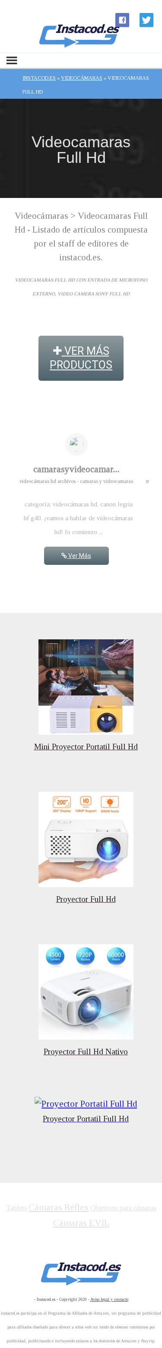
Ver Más (79, 555)
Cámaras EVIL (81, 1223)
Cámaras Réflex (59, 1207)
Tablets (16, 1208)
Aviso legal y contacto (109, 1299)
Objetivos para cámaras (123, 1208)
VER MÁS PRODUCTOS (81, 358)
